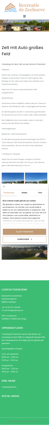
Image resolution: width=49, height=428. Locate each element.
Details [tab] (24, 193)
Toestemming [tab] (8, 193)
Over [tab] (40, 193)
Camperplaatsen (9, 387)
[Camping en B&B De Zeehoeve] (24, 7)
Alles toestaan (24, 232)
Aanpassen (23, 239)
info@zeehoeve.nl (15, 310)
